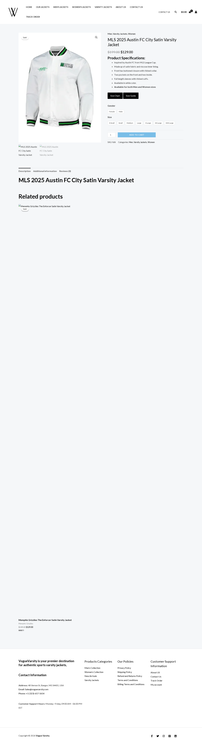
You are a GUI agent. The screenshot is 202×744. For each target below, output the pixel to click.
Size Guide (131, 95)
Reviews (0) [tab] (65, 171)
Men (110, 33)
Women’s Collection (94, 672)
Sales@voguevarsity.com (36, 689)
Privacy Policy (124, 668)
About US (121, 7)
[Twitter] (158, 736)
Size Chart (115, 95)
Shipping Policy (124, 672)
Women (131, 33)
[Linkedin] (175, 736)
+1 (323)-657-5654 (35, 693)
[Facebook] (152, 736)
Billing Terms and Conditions (130, 684)
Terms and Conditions (127, 680)
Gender (111, 105)
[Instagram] (163, 736)
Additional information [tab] (45, 171)
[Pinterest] (169, 736)
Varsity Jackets (103, 7)
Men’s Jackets (60, 7)
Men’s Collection (92, 668)
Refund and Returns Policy (129, 676)
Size (110, 117)
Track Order (33, 17)
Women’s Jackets (81, 7)
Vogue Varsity (42, 735)
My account (156, 684)
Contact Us (136, 7)
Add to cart (136, 135)
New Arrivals (91, 676)
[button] (176, 12)
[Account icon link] (196, 12)
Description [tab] (25, 171)
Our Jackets (42, 7)
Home (29, 7)
